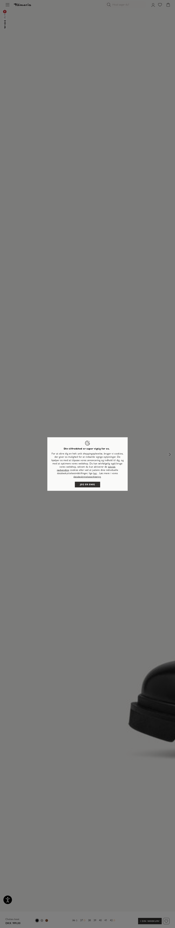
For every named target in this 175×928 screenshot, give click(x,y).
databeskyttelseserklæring (87, 476)
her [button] (95, 473)
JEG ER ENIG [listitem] (87, 484)
